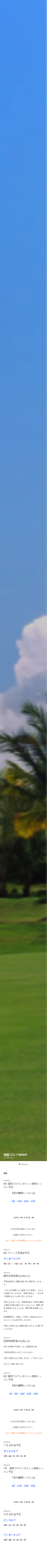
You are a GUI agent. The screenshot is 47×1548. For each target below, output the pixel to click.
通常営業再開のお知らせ (16, 1276)
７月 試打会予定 (12, 1445)
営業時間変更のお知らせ (16, 1341)
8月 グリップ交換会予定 (16, 1253)
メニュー (24, 1164)
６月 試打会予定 (12, 1514)
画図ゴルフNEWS (15, 1154)
